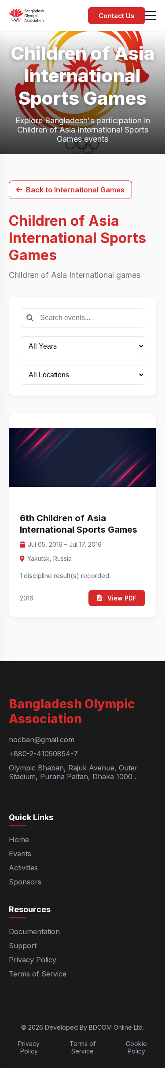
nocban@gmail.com (41, 739)
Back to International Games (75, 189)
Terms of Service (37, 973)
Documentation (34, 931)
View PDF (121, 598)
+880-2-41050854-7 (43, 753)
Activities (23, 867)
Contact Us (117, 15)
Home (19, 839)
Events (20, 853)
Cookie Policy (136, 1047)
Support (23, 945)
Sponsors (25, 881)
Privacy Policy (32, 959)
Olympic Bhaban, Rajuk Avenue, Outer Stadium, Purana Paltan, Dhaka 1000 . (73, 772)
